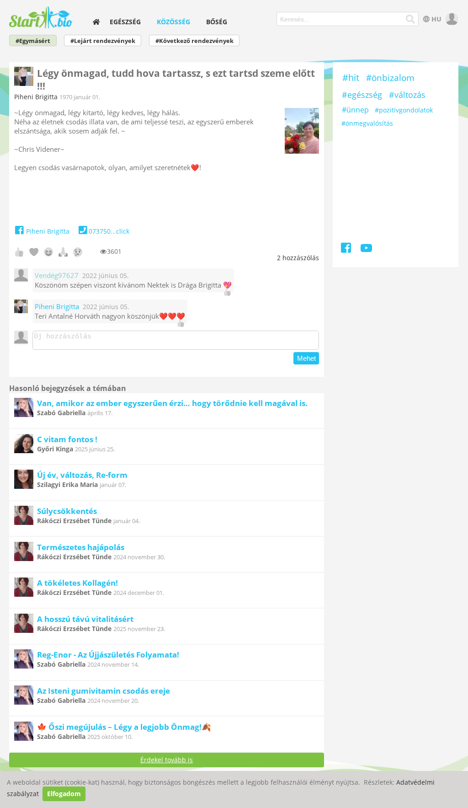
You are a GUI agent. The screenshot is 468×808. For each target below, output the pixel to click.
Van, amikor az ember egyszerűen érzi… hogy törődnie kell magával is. (172, 403)
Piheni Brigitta (36, 96)
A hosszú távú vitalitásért (85, 619)
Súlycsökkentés (67, 511)
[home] (96, 21)
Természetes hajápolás (80, 547)
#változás (407, 94)
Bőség (216, 21)
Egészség (125, 21)
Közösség (173, 21)
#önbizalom (390, 78)
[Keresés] (410, 19)
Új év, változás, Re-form (82, 475)
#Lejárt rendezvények (102, 41)
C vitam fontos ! (67, 439)
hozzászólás (298, 257)
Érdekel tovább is (166, 759)
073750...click (109, 231)
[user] (451, 19)
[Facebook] (347, 249)
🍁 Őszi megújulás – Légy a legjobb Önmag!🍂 (124, 727)
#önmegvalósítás (367, 123)
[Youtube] (366, 249)
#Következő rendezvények (194, 41)
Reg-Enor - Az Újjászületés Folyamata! (108, 654)
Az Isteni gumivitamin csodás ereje (103, 690)
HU (436, 19)
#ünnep (355, 110)
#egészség (362, 94)
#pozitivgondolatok (404, 110)
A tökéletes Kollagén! (77, 583)
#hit (350, 77)
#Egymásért (33, 41)
